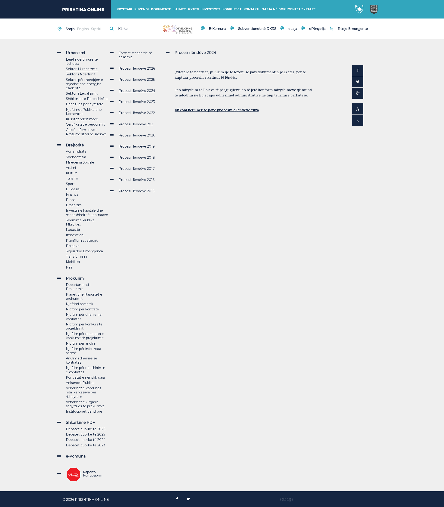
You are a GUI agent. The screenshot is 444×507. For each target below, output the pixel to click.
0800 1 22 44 (349, 31)
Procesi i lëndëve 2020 (137, 135)
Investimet (210, 9)
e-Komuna (76, 456)
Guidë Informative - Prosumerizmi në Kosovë (86, 132)
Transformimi (76, 256)
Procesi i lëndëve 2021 (136, 124)
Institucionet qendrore (84, 411)
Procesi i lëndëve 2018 (137, 157)
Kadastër (73, 230)
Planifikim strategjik (82, 240)
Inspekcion (74, 235)
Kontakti (251, 9)
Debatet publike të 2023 (85, 445)
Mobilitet (73, 262)
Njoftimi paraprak (79, 304)
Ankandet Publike (80, 383)
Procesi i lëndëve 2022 (137, 113)
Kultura (71, 173)
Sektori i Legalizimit (82, 93)
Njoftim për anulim (81, 343)
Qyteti (193, 9)
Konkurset (231, 9)
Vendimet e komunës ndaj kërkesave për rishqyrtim (83, 392)
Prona (71, 200)
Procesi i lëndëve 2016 (136, 180)
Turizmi (72, 178)
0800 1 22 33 (349, 26)
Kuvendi (141, 9)
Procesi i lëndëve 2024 (137, 91)
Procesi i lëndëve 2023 (137, 102)
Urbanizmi (74, 205)
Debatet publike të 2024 (85, 440)
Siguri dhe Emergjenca (84, 251)
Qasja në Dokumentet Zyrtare (289, 9)
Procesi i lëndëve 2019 (137, 146)
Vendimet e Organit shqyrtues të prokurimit (85, 404)
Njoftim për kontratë (82, 309)
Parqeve (73, 246)
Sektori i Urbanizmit (82, 69)
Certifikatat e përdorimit (85, 124)
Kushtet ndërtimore (82, 119)
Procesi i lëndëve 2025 (137, 79)
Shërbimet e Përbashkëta (87, 99)
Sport (70, 184)
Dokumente (161, 9)
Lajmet (179, 9)
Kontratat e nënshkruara (85, 377)
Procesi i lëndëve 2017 (137, 169)
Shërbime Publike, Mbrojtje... (80, 222)
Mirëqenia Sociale (80, 162)
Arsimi (71, 168)
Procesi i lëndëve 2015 (136, 191)
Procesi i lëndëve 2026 (137, 68)
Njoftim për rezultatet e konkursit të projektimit (85, 336)
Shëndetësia (76, 157)
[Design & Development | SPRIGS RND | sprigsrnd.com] (286, 500)
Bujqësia (73, 189)
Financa (72, 194)
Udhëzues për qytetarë (84, 104)
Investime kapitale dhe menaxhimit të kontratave (87, 212)
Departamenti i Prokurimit (78, 287)
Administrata (76, 151)
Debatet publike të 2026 (85, 429)
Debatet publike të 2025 (85, 434)
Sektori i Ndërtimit (81, 74)
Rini (69, 267)
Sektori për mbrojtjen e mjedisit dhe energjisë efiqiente (84, 84)
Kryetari (124, 9)
